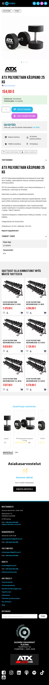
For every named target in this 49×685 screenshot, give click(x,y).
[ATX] (11, 72)
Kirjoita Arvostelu (24, 489)
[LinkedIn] (19, 672)
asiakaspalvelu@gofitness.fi (12, 539)
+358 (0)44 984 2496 (11, 569)
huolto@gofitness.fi (9, 565)
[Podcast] (26, 672)
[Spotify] (34, 672)
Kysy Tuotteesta (9, 86)
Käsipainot (7, 11)
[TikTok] (42, 672)
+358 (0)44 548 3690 (11, 555)
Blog (3, 605)
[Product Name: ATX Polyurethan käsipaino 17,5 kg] (24, 429)
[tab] (24, 161)
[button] (21, 62)
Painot (17, 11)
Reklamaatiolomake (9, 572)
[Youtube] (4, 677)
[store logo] (10, 3)
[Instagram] (11, 672)
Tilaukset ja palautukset (11, 598)
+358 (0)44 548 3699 (11, 522)
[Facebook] (4, 672)
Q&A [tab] (16, 452)
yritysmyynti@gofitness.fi (11, 552)
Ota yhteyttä (6, 602)
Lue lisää (36, 127)
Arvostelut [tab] (8, 452)
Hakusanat (6, 595)
